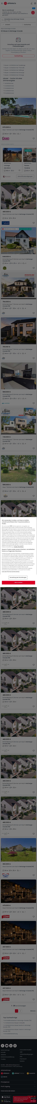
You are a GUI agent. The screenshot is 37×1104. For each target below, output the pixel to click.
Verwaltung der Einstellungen (18, 577)
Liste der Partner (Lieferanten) (10, 571)
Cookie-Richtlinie (18, 547)
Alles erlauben (19, 582)
